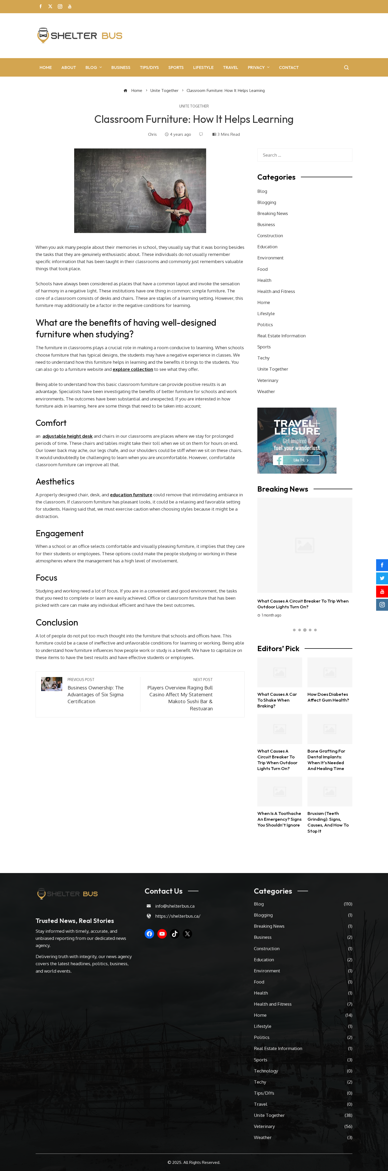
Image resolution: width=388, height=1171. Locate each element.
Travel (230, 67)
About (68, 67)
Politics (265, 324)
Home (46, 67)
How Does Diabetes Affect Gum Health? (328, 697)
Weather (266, 391)
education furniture (131, 494)
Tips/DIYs (149, 67)
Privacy (256, 67)
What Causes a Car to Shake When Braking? (277, 699)
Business (120, 67)
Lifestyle (203, 67)
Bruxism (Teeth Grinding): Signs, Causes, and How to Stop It (328, 821)
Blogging (266, 202)
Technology (303, 1071)
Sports (176, 67)
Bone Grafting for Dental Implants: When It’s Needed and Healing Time (303, 548)
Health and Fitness (276, 291)
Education (267, 246)
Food (262, 269)
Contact (289, 67)
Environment (270, 257)
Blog (91, 67)
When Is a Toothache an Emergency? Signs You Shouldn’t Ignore (279, 819)
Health (264, 280)
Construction (270, 235)
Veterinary (267, 380)
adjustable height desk (67, 436)
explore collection (133, 369)
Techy (263, 358)
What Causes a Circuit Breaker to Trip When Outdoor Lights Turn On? (277, 759)
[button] (294, 630)
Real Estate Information (281, 335)
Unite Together (194, 106)
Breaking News (272, 213)
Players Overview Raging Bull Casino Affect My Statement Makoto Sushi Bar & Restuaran (180, 694)
